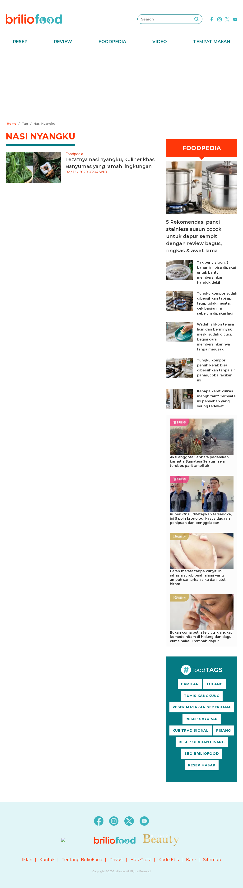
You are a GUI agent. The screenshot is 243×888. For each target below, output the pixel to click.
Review (63, 41)
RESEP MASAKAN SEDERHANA (202, 707)
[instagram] (219, 19)
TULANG (214, 684)
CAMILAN (190, 684)
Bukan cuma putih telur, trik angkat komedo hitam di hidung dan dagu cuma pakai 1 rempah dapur (201, 636)
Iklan (27, 859)
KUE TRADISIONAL (191, 730)
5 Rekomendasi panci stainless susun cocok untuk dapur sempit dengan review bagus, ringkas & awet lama (194, 236)
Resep (20, 41)
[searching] (196, 19)
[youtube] (235, 19)
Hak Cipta (141, 859)
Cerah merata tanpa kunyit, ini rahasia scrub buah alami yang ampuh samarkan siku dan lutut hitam (198, 577)
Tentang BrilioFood (82, 859)
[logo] (34, 19)
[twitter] (227, 19)
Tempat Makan (211, 41)
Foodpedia (112, 41)
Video (159, 41)
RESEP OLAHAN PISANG (202, 742)
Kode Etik (169, 859)
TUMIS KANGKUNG (202, 696)
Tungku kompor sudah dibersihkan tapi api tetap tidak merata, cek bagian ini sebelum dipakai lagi (217, 303)
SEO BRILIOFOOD (201, 753)
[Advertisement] (121, 84)
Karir (191, 859)
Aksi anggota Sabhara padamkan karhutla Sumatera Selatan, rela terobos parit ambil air (199, 461)
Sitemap (212, 859)
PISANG (223, 730)
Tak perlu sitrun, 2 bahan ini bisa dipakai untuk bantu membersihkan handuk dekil (216, 272)
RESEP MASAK (201, 765)
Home (11, 123)
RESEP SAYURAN (202, 719)
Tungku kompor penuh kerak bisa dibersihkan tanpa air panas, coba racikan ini (216, 370)
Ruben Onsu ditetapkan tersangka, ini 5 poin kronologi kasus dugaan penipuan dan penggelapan (201, 518)
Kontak (47, 859)
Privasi (116, 859)
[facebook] (212, 19)
